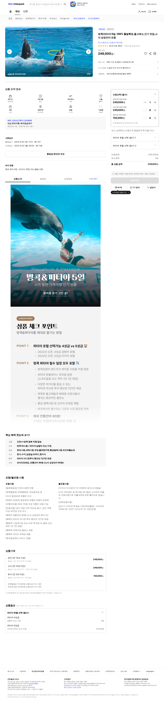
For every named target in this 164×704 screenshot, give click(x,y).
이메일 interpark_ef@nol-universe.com (137, 683)
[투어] (17, 11)
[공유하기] (150, 53)
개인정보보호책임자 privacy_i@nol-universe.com (140, 685)
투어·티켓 (42, 18)
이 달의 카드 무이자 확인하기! (118, 68)
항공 (10, 18)
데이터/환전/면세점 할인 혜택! (119, 74)
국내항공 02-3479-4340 (90, 685)
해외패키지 (30, 18)
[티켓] (26, 11)
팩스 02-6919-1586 (70, 683)
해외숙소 (19, 18)
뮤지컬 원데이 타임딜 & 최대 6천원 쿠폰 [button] (45, 4)
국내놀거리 (65, 18)
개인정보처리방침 (38, 671)
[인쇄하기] (154, 53)
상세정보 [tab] (68, 179)
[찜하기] (145, 53)
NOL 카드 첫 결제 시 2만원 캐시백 (120, 62)
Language (149, 671)
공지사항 (124, 671)
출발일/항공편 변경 (55, 154)
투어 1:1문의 (68, 687)
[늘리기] (155, 102)
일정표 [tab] (43, 179)
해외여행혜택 (79, 18)
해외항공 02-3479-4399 (72, 685)
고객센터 (136, 671)
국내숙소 (53, 18)
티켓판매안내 (110, 671)
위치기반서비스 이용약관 (58, 671)
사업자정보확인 (33, 683)
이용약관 (23, 671)
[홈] (10, 11)
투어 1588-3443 (69, 681)
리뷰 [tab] (93, 179)
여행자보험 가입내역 (92, 671)
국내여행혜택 (93, 18)
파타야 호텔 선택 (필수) (18, 613)
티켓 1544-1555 (81, 681)
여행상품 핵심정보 (131, 46)
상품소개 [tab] (18, 179)
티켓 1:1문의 (77, 687)
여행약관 (76, 671)
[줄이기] (145, 102)
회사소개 (11, 671)
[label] (135, 94)
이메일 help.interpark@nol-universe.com (91, 683)
